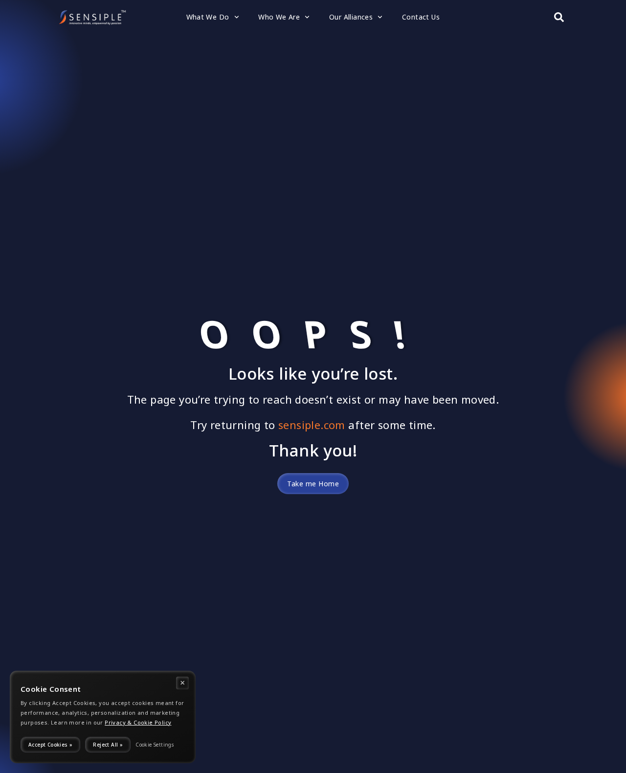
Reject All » (108, 744)
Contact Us (421, 17)
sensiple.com (311, 424)
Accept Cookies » (50, 744)
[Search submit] (559, 17)
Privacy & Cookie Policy (138, 723)
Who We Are (279, 17)
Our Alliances (351, 17)
